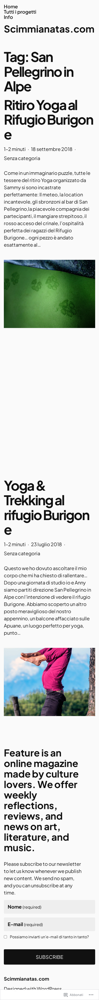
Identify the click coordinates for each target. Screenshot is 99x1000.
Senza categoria (22, 158)
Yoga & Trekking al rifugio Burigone (46, 507)
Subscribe (49, 957)
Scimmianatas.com (49, 28)
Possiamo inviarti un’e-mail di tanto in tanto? (49, 937)
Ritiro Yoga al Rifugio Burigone (48, 119)
